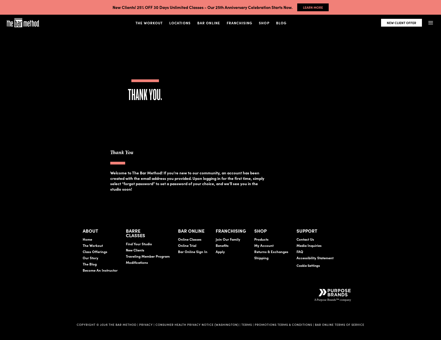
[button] (430, 22)
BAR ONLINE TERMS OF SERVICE (339, 324)
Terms (246, 324)
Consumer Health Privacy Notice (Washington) (197, 324)
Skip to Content (52, 18)
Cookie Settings (308, 265)
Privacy (146, 324)
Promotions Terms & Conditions (284, 324)
